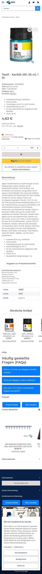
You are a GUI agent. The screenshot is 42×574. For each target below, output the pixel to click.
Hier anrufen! (31, 405)
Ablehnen (21, 566)
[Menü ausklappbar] (3, 1)
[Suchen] (37, 8)
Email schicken (12, 405)
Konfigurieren (21, 559)
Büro (12, 91)
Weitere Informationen (21, 169)
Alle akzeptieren (21, 553)
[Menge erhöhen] (37, 147)
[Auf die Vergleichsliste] (29, 29)
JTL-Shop (25, 571)
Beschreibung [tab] (8, 177)
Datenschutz (18, 547)
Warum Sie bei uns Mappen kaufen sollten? (20, 371)
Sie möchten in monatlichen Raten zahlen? (21, 168)
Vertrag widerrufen (21, 483)
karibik (21, 289)
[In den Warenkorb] (3, 24)
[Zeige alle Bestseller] (39, 410)
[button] (29, 2)
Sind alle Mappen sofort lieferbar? (20, 380)
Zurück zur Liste (8, 17)
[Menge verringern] (4, 147)
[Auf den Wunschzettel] (35, 29)
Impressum (8, 547)
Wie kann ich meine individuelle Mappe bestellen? (19, 389)
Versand (20, 126)
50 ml (20, 293)
